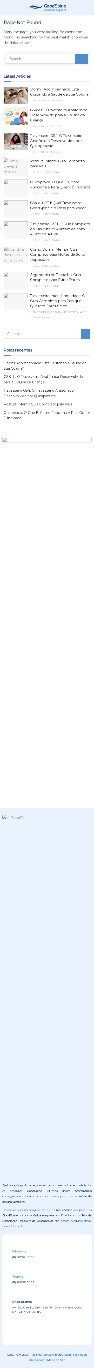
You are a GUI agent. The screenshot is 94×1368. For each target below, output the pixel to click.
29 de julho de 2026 (46, 126)
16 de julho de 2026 (46, 172)
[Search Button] (81, 59)
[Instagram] (47, 1327)
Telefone (17, 1276)
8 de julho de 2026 (45, 193)
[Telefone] (15, 1270)
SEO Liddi (64, 1354)
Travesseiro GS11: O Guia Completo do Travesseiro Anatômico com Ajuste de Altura (60, 229)
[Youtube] (67, 1327)
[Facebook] (27, 1327)
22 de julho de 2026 (46, 152)
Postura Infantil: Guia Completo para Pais (38, 404)
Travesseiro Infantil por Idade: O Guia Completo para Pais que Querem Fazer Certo (57, 300)
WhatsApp (19, 1251)
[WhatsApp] (15, 1245)
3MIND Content (43, 1354)
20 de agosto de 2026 (47, 100)
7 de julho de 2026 (45, 214)
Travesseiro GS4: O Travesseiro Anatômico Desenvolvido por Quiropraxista (56, 140)
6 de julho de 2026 (45, 265)
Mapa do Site (56, 1360)
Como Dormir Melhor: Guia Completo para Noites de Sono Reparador (57, 254)
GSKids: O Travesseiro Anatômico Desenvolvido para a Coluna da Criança (58, 115)
